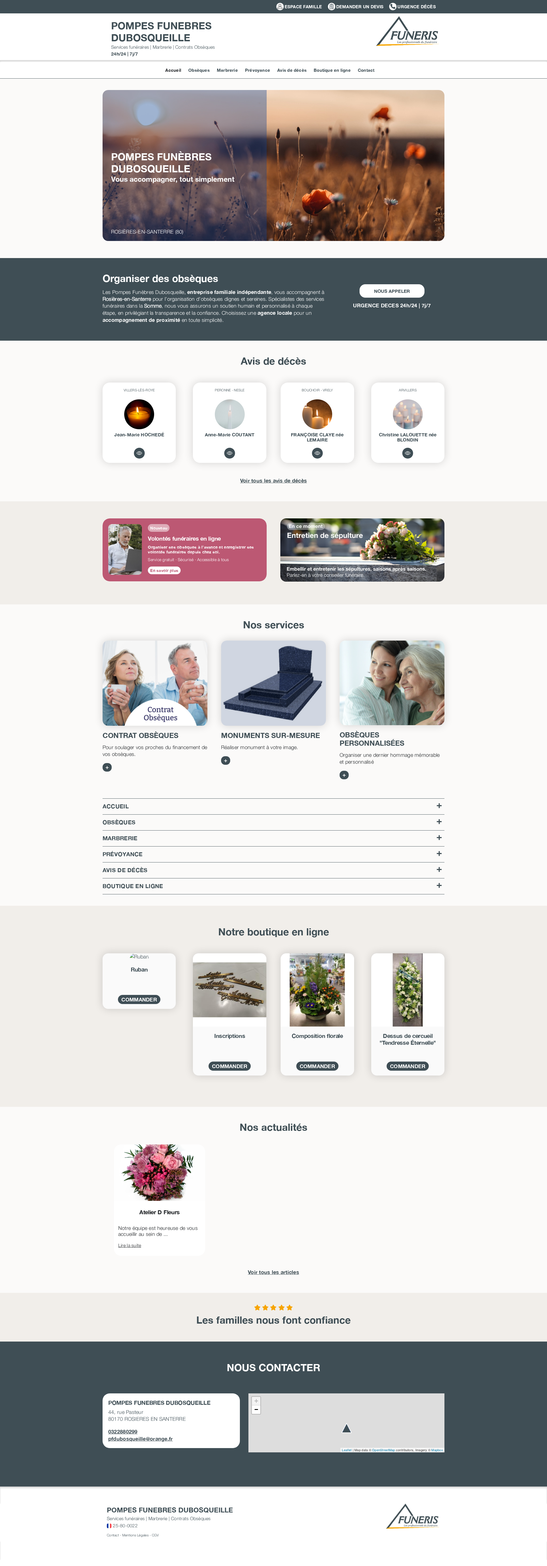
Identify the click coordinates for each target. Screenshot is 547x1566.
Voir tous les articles (273, 1272)
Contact (113, 1535)
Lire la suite (129, 1245)
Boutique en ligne (133, 886)
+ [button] (256, 1401)
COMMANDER (139, 999)
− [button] (256, 1409)
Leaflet (347, 1450)
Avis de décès (125, 870)
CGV (155, 1535)
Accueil (116, 806)
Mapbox (437, 1450)
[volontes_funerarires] (392, 683)
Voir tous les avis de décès (273, 480)
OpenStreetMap (383, 1450)
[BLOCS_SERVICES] (273, 683)
